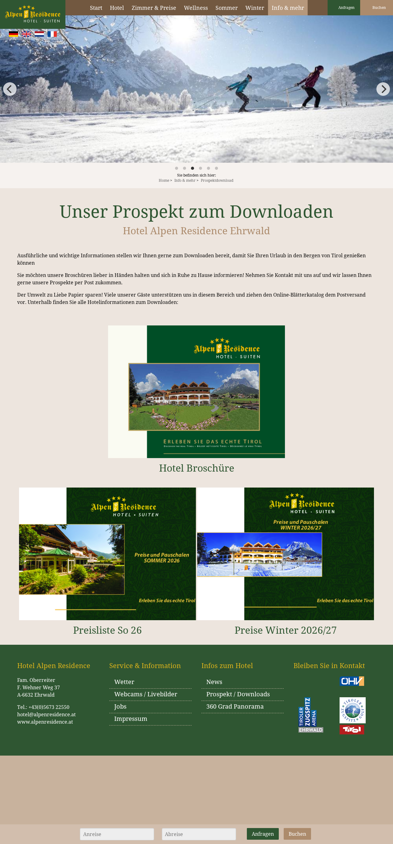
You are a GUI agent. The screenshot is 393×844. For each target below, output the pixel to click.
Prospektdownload (217, 180)
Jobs (120, 706)
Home (164, 180)
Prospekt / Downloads (238, 694)
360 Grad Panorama (235, 706)
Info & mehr (185, 180)
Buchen (379, 7)
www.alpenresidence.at (45, 721)
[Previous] (10, 89)
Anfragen (346, 7)
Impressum (130, 718)
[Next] (383, 89)
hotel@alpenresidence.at (46, 714)
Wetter (124, 682)
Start (96, 7)
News (214, 682)
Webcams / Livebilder (145, 694)
